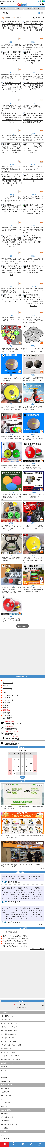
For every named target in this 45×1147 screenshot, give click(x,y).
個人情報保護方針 (7, 1117)
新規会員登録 (6, 1088)
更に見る (41, 924)
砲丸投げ (6, 703)
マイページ (5, 1099)
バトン (5, 685)
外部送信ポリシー (7, 1121)
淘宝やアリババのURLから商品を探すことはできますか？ (16, 936)
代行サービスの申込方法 (9, 1027)
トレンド (5, 1074)
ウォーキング (8, 700)
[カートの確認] (43, 4)
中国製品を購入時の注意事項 (11, 1059)
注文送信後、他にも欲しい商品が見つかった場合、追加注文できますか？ (16, 943)
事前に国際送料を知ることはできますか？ (16, 938)
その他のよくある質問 (37, 949)
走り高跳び (7, 715)
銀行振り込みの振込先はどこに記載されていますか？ (16, 946)
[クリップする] (3, 22)
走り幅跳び (7, 718)
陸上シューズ (8, 683)
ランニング (7, 690)
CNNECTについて (7, 1016)
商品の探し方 (6, 1019)
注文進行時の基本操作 (9, 1034)
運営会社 (5, 1128)
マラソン (6, 693)
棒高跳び (6, 713)
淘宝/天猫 (7, 17)
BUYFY (4, 1135)
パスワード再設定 (7, 1095)
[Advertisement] (22, 652)
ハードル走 (7, 688)
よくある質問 (6, 1103)
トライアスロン (9, 698)
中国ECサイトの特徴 (8, 1052)
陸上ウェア (7, 680)
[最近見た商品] (39, 4)
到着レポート (6, 1081)
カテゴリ (5, 1066)
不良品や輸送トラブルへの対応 (11, 1045)
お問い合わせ (6, 1106)
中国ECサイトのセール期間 (10, 1056)
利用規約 (5, 1113)
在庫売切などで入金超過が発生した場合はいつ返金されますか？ (16, 941)
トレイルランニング (10, 695)
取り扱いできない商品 (9, 1041)
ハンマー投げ (8, 705)
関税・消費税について (9, 1048)
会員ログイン (6, 1092)
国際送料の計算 (7, 1077)
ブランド (5, 1070)
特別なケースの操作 (8, 1038)
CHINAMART (6, 1139)
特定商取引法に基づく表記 (10, 1124)
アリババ (18, 17)
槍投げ (5, 707)
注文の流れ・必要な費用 (9, 1030)
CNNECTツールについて (9, 1023)
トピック (41, 868)
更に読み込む (22, 626)
